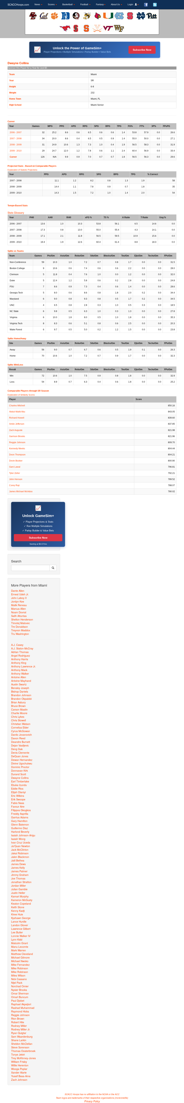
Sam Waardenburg (22, 1036)
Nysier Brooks (19, 990)
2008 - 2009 (16, 144)
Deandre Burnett (20, 742)
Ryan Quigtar (18, 1033)
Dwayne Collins (20, 778)
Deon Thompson (17, 454)
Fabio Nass (17, 803)
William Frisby (19, 1061)
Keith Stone (17, 907)
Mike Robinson (19, 968)
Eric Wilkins (17, 796)
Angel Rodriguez (20, 655)
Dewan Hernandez (21, 760)
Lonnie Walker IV (20, 936)
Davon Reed (18, 738)
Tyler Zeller (14, 473)
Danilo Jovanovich (21, 734)
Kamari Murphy (20, 896)
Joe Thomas (18, 878)
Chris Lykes (17, 716)
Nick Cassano (19, 979)
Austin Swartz (19, 684)
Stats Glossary (16, 212)
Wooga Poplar (19, 1069)
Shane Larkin (18, 1040)
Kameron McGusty (21, 900)
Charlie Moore (19, 713)
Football (84, 4)
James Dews (18, 864)
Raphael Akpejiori (21, 1004)
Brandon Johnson (21, 695)
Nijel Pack (16, 982)
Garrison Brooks (17, 436)
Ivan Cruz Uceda (20, 842)
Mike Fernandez (20, 964)
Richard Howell (16, 418)
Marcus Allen (18, 608)
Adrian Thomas (20, 652)
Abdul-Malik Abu (17, 411)
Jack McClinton (19, 849)
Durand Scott (18, 774)
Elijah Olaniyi (18, 792)
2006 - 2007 (16, 132)
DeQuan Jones (19, 756)
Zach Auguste (15, 430)
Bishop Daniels (19, 691)
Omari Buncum (19, 997)
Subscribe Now (142, 49)
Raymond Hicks (20, 1011)
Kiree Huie (17, 914)
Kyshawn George (21, 918)
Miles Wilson (18, 975)
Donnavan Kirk (19, 770)
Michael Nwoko (19, 961)
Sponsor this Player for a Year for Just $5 (27, 68)
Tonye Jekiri (18, 1054)
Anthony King (18, 663)
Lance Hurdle (18, 921)
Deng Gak (17, 749)
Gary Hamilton (19, 821)
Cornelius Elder (20, 727)
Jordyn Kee (17, 601)
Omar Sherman (20, 993)
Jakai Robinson (20, 853)
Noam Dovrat (18, 612)
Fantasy (100, 4)
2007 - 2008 (16, 138)
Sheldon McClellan (21, 1043)
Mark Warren (18, 950)
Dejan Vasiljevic (20, 745)
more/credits (121, 1097)
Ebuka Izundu (19, 785)
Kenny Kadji (18, 911)
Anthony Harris (19, 659)
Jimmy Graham (20, 875)
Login (131, 4)
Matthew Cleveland (22, 954)
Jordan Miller (18, 885)
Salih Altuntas (19, 616)
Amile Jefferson (16, 424)
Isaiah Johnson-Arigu (23, 835)
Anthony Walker (20, 673)
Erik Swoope (18, 799)
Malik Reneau (19, 605)
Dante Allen (17, 590)
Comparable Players (45, 166)
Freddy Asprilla (19, 813)
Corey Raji (14, 485)
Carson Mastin (19, 709)
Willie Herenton (19, 1065)
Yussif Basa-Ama (20, 1076)
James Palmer (19, 871)
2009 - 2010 (16, 151)
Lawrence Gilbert (21, 928)
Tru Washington (20, 634)
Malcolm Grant (19, 943)
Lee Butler (17, 932)
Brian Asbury (18, 702)
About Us (115, 4)
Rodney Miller (19, 1026)
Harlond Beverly (20, 831)
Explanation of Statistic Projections (22, 170)
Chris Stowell (18, 720)
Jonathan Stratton (21, 882)
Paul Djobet (17, 1000)
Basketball (67, 4)
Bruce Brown (18, 706)
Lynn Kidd (16, 939)
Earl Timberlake (20, 781)
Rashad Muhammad (22, 1008)
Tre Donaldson (19, 626)
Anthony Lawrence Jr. (23, 666)
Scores (51, 4)
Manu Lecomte (19, 946)
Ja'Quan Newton (20, 846)
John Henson (15, 479)
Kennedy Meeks (17, 448)
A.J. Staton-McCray (22, 648)
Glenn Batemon (20, 824)
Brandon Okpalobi (21, 698)
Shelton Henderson (22, 619)
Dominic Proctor (20, 767)
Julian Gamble (19, 889)
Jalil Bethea (17, 860)
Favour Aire (17, 806)
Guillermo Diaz (19, 828)
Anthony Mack (19, 670)
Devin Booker (15, 460)
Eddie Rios (17, 788)
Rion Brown (17, 1018)
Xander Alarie (19, 1072)
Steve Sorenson (20, 1047)
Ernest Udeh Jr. (20, 594)
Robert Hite (17, 1022)
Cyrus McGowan (20, 731)
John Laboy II (19, 598)
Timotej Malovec (20, 623)
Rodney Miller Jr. (20, 1029)
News (37, 4)
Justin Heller (18, 893)
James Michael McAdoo (21, 491)
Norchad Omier (20, 986)
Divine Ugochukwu (21, 763)
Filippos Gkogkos (21, 810)
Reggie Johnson (17, 442)
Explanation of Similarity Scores (21, 395)
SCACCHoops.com (18, 4)
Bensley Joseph (20, 688)
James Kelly (18, 867)
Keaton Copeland (21, 903)
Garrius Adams (19, 817)
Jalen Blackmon (20, 857)
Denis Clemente (20, 752)
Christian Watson (20, 724)
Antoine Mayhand (21, 681)
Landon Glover (19, 925)
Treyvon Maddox (20, 630)
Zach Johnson (19, 1079)
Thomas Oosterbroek (23, 1051)
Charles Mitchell (17, 405)
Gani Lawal (14, 467)
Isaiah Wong (18, 839)
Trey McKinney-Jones (23, 1058)
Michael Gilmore (20, 957)
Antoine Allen (18, 677)
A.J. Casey (17, 645)
